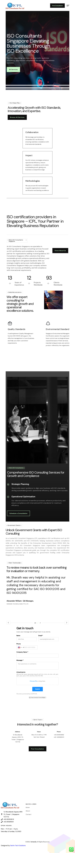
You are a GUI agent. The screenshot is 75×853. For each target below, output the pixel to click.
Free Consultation (57, 5)
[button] (8, 622)
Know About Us (60, 250)
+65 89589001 (59, 737)
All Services (13, 69)
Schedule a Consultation (18, 513)
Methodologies (32, 181)
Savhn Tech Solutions (18, 845)
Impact (28, 155)
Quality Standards (16, 329)
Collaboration (31, 132)
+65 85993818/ (59, 735)
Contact (28, 814)
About (28, 811)
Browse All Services (17, 117)
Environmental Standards (58, 329)
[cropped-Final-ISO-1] (15, 5)
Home (28, 807)
